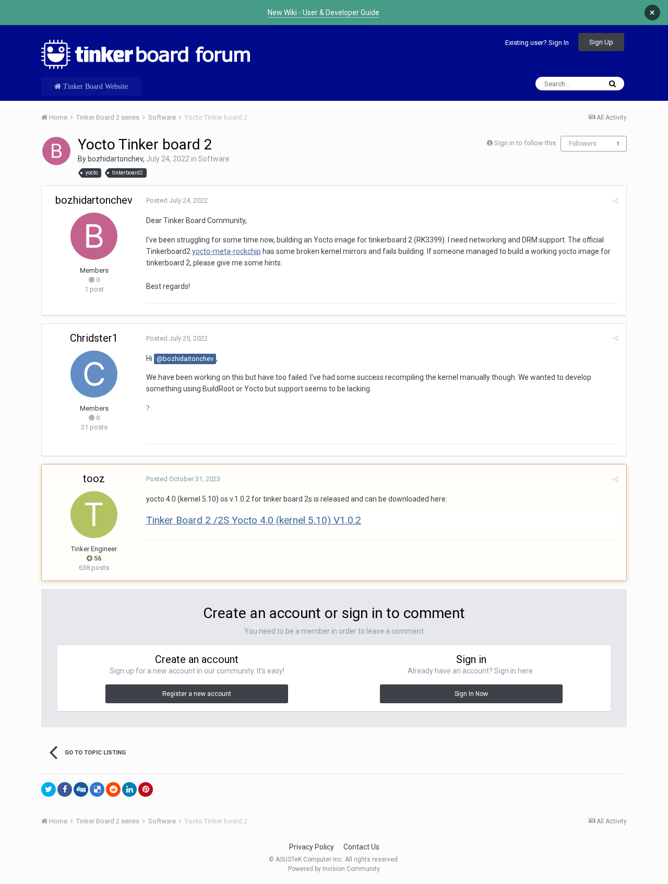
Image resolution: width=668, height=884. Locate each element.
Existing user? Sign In (537, 42)
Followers (583, 143)
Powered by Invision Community (334, 869)
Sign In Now (471, 693)
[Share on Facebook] (64, 789)
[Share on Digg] (81, 789)
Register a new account (196, 693)
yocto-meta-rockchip (226, 251)
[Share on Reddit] (113, 789)
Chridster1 (94, 338)
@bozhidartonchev (185, 359)
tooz (94, 478)
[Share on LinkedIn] (129, 789)
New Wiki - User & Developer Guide (323, 12)
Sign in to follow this (525, 143)
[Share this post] (615, 201)
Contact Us (361, 847)
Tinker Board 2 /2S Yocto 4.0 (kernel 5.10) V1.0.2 (253, 520)
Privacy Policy (311, 847)
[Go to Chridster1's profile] (93, 374)
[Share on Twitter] (48, 789)
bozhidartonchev (115, 159)
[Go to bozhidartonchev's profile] (56, 151)
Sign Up (601, 42)
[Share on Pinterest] (145, 789)
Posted (177, 200)
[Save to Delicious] (97, 789)
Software (214, 159)
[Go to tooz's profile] (93, 514)
